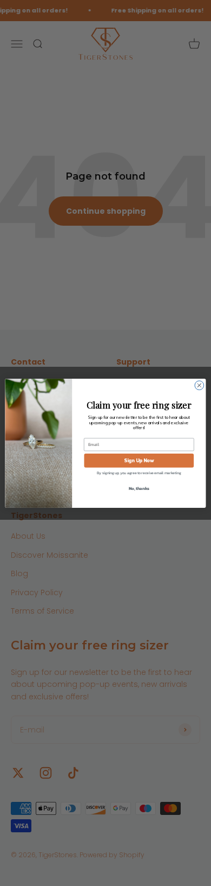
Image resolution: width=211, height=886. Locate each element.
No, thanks (139, 487)
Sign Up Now (139, 460)
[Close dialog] (199, 385)
